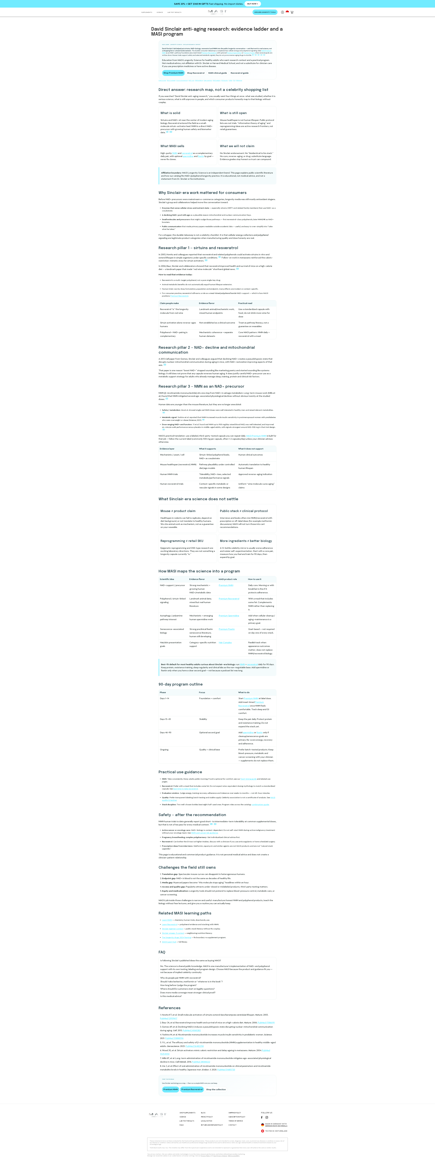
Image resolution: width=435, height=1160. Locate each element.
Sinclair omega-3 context (173, 933)
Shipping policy (234, 1113)
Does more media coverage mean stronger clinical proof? (187, 992)
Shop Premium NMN (173, 73)
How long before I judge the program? (178, 985)
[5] (264, 54)
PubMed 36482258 (195, 1046)
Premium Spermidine (234, 53)
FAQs (182, 1125)
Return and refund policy (212, 1125)
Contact (232, 1125)
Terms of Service (235, 1121)
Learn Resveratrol (169, 924)
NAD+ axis (191, 80)
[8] (164, 412)
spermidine (188, 156)
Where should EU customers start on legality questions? (187, 989)
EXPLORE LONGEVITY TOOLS (265, 12)
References (239, 80)
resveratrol (187, 153)
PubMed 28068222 (201, 1062)
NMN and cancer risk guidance (204, 833)
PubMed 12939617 (168, 1018)
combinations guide (260, 804)
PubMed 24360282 (192, 1030)
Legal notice (206, 1121)
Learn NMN (167, 920)
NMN (174, 153)
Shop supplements (187, 1113)
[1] (253, 54)
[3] (258, 54)
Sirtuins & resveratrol (182, 80)
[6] (206, 260)
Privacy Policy (207, 1117)
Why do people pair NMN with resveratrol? (180, 978)
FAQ (234, 80)
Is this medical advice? (171, 996)
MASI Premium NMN (256, 436)
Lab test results (187, 1121)
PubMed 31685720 (226, 1069)
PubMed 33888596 (174, 1038)
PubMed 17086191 (266, 1022)
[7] (167, 398)
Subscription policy (236, 1117)
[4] (261, 54)
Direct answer (162, 80)
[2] (255, 54)
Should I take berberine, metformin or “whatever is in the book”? (191, 981)
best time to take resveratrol (185, 789)
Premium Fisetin (249, 53)
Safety (230, 80)
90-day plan (224, 80)
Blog (203, 1113)
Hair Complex (225, 642)
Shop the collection (216, 1089)
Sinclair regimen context (172, 929)
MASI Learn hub (169, 942)
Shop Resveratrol (195, 73)
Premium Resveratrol (209, 53)
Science (183, 1117)
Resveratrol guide (240, 73)
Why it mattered (171, 80)
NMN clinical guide (217, 73)
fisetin (201, 156)
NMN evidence (199, 80)
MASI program (217, 80)
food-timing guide (248, 779)
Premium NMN (226, 585)
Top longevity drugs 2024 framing (176, 937)
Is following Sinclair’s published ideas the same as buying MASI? (190, 960)
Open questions (208, 80)
